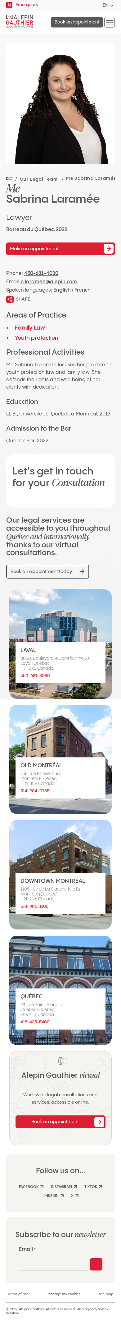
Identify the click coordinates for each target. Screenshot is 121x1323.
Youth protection (36, 338)
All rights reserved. (61, 1309)
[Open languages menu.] (112, 6)
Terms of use (18, 1294)
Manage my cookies (63, 1294)
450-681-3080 (35, 676)
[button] (109, 22)
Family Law (30, 328)
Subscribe (96, 1264)
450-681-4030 (41, 273)
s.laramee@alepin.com (49, 281)
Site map (106, 1294)
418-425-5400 (35, 1022)
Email (27, 1249)
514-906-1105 (34, 906)
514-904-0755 (34, 791)
